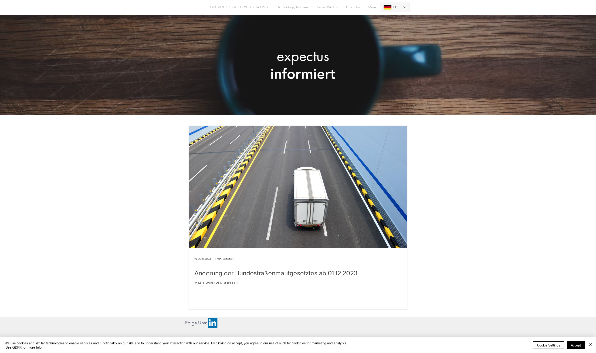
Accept (576, 345)
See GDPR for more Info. (24, 347)
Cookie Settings (548, 345)
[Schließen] (590, 345)
